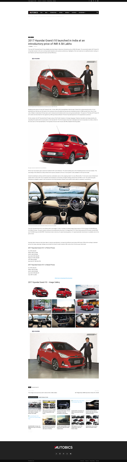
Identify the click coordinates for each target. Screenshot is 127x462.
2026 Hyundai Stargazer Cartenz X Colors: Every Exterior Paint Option (49, 412)
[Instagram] (91, 1)
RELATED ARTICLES (33, 397)
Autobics (31, 46)
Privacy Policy (49, 0)
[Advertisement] (63, 6)
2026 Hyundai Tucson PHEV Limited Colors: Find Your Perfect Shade (76, 427)
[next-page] (31, 431)
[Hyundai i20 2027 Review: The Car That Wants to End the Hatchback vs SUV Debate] (63, 405)
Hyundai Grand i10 (35, 387)
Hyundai (35, 16)
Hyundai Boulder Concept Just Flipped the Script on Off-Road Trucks (34, 427)
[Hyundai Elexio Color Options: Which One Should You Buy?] (92, 420)
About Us (39, 0)
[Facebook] (89, 1)
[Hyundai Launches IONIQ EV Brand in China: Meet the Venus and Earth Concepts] (92, 405)
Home (29, 16)
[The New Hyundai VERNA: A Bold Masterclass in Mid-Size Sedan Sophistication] (63, 420)
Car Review (81, 12)
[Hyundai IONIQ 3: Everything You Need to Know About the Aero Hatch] (77, 405)
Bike (46, 12)
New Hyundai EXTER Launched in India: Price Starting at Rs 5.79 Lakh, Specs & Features (49, 427)
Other (60, 12)
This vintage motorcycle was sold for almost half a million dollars (42, 392)
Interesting (53, 12)
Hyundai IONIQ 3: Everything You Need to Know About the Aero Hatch (77, 412)
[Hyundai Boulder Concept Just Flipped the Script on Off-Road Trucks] (34, 420)
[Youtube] (98, 1)
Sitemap (54, 0)
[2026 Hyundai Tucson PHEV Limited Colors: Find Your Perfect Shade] (77, 420)
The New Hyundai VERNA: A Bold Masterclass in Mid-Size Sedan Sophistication (63, 427)
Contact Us (44, 0)
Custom (74, 12)
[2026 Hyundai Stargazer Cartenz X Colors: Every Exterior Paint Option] (49, 405)
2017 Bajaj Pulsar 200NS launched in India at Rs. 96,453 (87, 392)
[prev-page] (29, 431)
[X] (96, 1)
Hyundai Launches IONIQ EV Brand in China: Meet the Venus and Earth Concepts (92, 412)
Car (41, 12)
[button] (97, 12)
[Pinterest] (93, 1)
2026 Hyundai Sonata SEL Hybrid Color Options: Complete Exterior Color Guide (34, 412)
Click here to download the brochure (63, 278)
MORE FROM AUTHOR (43, 397)
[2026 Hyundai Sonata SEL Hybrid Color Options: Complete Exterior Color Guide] (34, 405)
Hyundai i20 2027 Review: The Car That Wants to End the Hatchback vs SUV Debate (63, 412)
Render (67, 12)
